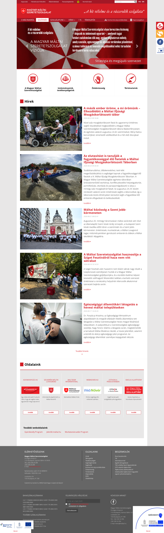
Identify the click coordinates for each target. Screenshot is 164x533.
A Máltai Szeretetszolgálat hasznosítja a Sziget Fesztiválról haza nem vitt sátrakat (112, 257)
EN (143, 2)
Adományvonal (120, 461)
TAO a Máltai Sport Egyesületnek (125, 465)
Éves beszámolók (120, 456)
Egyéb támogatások (121, 463)
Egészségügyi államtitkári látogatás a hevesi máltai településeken (111, 306)
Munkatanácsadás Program (76, 432)
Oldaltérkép (89, 478)
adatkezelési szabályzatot (79, 504)
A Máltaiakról (27, 20)
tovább (87, 143)
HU (139, 2)
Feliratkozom (72, 510)
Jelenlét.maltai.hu (54, 432)
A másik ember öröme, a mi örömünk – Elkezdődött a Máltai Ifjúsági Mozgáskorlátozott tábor (112, 111)
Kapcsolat (24, 2)
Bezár (15, 531)
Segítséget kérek (90, 463)
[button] (26, 45)
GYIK (87, 476)
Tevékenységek (90, 461)
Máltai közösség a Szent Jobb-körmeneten (105, 211)
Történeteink (89, 472)
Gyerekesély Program (34, 432)
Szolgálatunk (57, 20)
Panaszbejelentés (68, 2)
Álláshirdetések (54, 2)
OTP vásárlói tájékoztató (123, 467)
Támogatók (90, 20)
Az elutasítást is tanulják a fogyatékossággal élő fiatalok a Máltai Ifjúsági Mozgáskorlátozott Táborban (111, 159)
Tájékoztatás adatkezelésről (124, 470)
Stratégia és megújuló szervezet (118, 61)
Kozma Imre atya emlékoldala (117, 20)
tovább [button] (30, 412)
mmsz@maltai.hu (35, 467)
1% (116, 458)
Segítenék (42, 20)
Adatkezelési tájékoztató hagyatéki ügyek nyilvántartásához (126, 473)
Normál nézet (87, 2)
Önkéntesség (89, 470)
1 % (79, 20)
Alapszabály (89, 474)
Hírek (71, 20)
